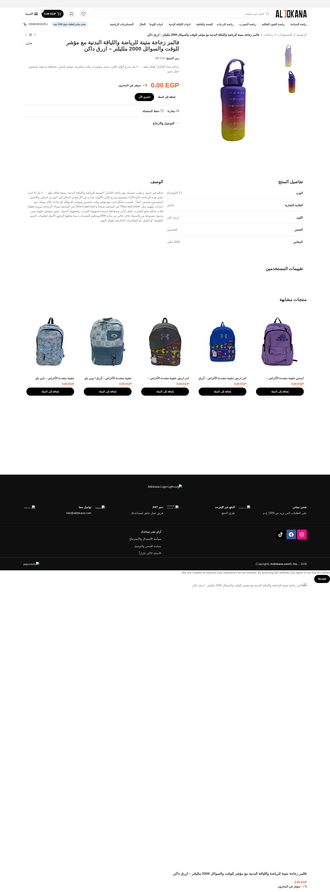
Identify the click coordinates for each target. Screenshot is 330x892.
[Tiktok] (280, 534)
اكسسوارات (285, 34)
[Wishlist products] (83, 14)
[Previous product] (35, 35)
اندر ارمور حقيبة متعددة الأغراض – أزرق (222, 378)
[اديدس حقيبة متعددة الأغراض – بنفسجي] (280, 341)
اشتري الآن (144, 97)
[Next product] (26, 35)
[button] (280, 392)
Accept (322, 578)
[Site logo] (291, 13)
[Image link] (165, 486)
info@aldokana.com (78, 513)
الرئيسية (302, 34)
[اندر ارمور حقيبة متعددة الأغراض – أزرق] (222, 341)
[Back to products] (30, 35)
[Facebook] (291, 534)
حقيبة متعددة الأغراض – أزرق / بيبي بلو (108, 378)
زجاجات (268, 34)
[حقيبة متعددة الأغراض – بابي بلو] (50, 341)
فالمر (28, 43)
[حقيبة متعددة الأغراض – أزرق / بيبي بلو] (108, 341)
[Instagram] (302, 534)
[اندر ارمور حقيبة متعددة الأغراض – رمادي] (165, 341)
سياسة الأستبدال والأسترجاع (145, 538)
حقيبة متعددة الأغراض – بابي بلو (55, 378)
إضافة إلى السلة (166, 97)
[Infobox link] (36, 24)
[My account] (71, 14)
